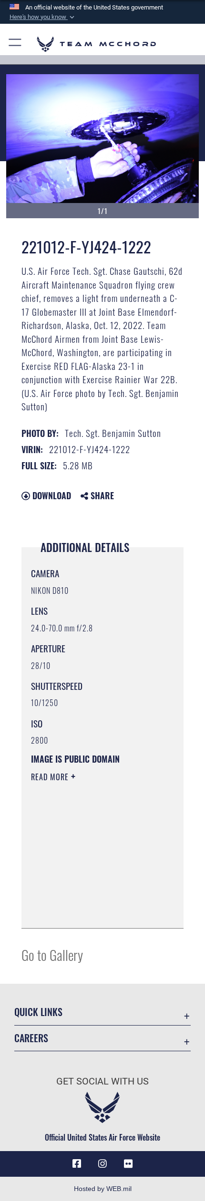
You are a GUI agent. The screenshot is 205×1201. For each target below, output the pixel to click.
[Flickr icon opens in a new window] (128, 1164)
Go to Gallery (52, 954)
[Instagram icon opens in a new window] (102, 1164)
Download (50, 495)
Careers (31, 1038)
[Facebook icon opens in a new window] (77, 1164)
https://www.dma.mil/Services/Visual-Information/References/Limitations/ (89, 897)
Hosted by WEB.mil (103, 1188)
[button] (43, 17)
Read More (51, 777)
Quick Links (38, 1012)
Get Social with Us (102, 1081)
